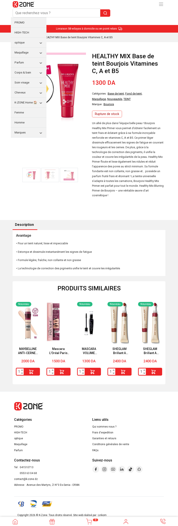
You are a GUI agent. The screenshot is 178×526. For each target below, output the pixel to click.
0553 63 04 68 (28, 473)
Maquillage (20, 444)
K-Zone (43, 515)
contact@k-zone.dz (26, 479)
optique (18, 438)
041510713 (26, 467)
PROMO (18, 426)
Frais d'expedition (102, 432)
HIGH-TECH (20, 432)
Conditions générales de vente (110, 444)
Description (24, 225)
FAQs (95, 450)
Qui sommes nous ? (104, 426)
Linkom (102, 515)
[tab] (24, 225)
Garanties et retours (104, 438)
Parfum (18, 450)
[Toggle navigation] (161, 4)
